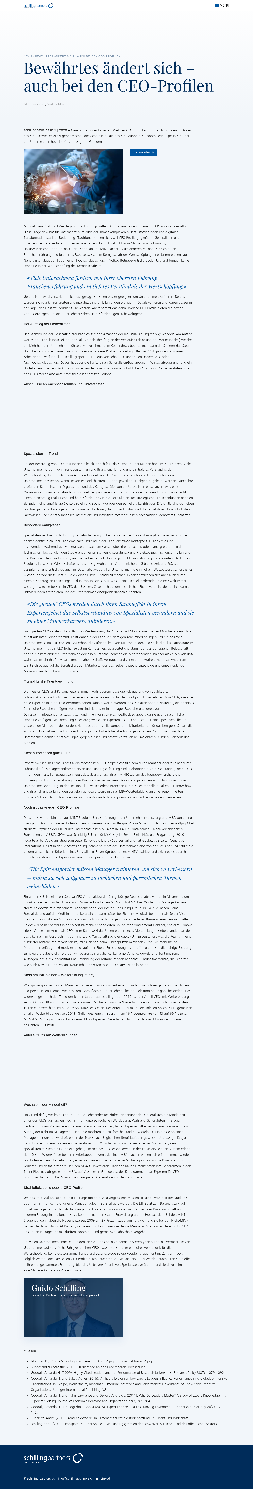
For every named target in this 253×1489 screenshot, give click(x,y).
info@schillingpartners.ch (75, 1478)
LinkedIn (106, 1478)
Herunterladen (142, 152)
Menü (224, 5)
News (28, 56)
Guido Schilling (56, 104)
